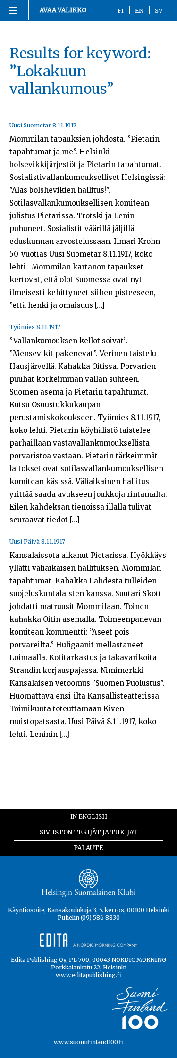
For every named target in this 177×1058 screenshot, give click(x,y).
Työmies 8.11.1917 (34, 327)
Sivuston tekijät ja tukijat (89, 832)
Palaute (88, 848)
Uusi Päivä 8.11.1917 (37, 541)
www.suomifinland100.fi (88, 1042)
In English (88, 817)
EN (139, 10)
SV (159, 10)
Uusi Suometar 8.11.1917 (42, 125)
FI (121, 10)
